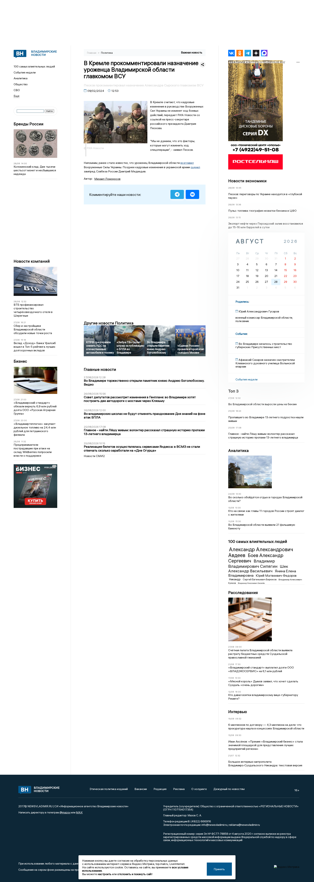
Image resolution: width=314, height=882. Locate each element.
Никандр (235, 579)
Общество (21, 84)
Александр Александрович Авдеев (260, 552)
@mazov (65, 812)
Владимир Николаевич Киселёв (251, 583)
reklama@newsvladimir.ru (244, 825)
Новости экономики (247, 180)
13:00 (238, 678)
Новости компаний (32, 261)
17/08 (231, 678)
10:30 (238, 507)
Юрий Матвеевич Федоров (276, 575)
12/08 (231, 691)
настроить (104, 874)
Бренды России (28, 124)
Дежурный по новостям (229, 789)
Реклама (179, 789)
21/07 (231, 755)
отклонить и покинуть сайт (134, 874)
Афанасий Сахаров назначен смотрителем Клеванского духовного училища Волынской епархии (265, 363)
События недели (25, 72)
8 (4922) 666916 (199, 821)
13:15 (238, 217)
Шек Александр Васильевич (258, 569)
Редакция (160, 789)
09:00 (238, 646)
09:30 (238, 735)
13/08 (231, 507)
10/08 (231, 521)
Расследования (243, 592)
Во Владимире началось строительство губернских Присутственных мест (264, 345)
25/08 (231, 411)
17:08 (238, 427)
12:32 (23, 301)
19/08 (231, 718)
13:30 (238, 493)
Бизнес (20, 361)
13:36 (238, 204)
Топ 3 (233, 391)
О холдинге (199, 789)
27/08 (17, 322)
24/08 (231, 493)
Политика (107, 52)
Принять (219, 869)
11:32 (23, 441)
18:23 (238, 411)
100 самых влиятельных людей (34, 66)
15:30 (238, 521)
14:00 (24, 163)
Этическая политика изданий (109, 789)
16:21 (23, 322)
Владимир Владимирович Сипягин (253, 563)
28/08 (17, 163)
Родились (242, 301)
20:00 (24, 420)
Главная (92, 52)
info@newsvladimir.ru (215, 825)
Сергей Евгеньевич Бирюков (260, 579)
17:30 (238, 664)
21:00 (23, 399)
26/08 (17, 441)
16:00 (238, 691)
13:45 (238, 187)
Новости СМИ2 (94, 456)
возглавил (187, 163)
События (241, 334)
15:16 (23, 339)
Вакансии (140, 789)
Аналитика (20, 78)
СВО (17, 90)
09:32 (238, 718)
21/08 (231, 664)
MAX (79, 812)
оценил (195, 167)
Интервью (237, 711)
